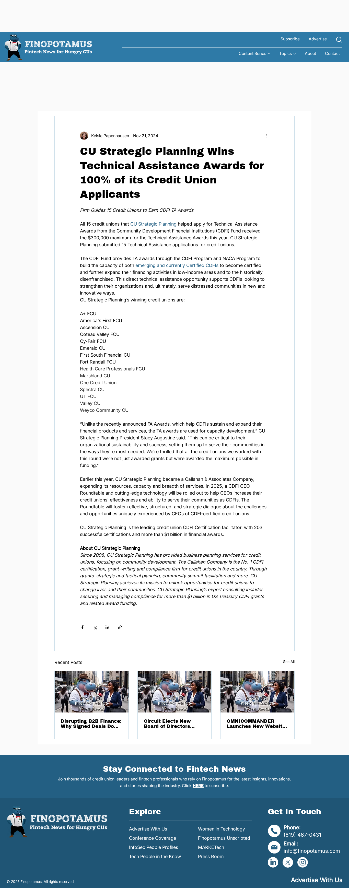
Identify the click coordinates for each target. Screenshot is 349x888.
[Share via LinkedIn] (107, 627)
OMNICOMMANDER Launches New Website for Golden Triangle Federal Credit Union (256, 724)
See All (289, 661)
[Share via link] (120, 627)
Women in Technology (221, 829)
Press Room (211, 856)
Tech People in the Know (155, 856)
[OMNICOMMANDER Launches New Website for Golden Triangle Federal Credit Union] (257, 691)
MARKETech (211, 847)
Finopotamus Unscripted (224, 838)
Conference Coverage (152, 838)
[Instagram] (302, 862)
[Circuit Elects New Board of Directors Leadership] (175, 691)
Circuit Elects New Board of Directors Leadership (167, 724)
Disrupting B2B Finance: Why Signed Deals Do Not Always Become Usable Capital (91, 724)
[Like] (339, 40)
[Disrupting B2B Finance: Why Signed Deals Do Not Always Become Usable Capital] (92, 691)
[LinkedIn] (273, 862)
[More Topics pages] (294, 53)
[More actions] (266, 136)
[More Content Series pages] (269, 53)
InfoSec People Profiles (153, 847)
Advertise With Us (148, 829)
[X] (288, 862)
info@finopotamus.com (312, 851)
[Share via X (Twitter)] (94, 627)
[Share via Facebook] (82, 627)
